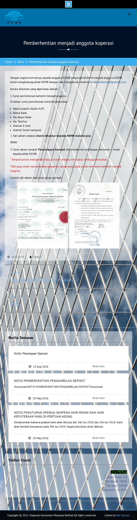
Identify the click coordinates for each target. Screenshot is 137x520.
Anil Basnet (123, 515)
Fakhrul (37, 256)
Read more (88, 367)
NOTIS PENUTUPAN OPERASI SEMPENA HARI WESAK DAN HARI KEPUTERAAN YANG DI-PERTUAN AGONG (59, 414)
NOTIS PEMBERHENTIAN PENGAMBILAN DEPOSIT (49, 381)
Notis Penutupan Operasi (31, 353)
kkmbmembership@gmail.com (108, 82)
